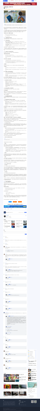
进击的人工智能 (7, 212)
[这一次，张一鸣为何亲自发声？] (29, 370)
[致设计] (20, 402)
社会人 (5, 291)
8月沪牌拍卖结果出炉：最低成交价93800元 (32, 363)
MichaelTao (6, 246)
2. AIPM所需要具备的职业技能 (31, 396)
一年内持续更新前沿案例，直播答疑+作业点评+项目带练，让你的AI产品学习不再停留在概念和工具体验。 (13, 9)
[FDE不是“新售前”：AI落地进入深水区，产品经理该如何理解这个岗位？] (29, 375)
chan (5, 298)
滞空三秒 (11, 277)
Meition (5, 239)
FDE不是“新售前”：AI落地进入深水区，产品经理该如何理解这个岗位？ (33, 375)
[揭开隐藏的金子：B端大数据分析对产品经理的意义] (13, 222)
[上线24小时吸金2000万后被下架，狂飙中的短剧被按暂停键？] (13, 227)
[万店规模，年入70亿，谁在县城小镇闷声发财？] (25, 224)
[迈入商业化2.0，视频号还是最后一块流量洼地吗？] (25, 227)
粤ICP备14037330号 (9, 409)
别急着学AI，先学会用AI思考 (7, 223)
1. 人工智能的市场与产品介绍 (31, 395)
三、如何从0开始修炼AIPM (31, 397)
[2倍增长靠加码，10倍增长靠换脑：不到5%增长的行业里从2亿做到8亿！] (29, 380)
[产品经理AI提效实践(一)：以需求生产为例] (29, 372)
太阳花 (5, 305)
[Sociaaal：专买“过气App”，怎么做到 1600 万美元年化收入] (29, 374)
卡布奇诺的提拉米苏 (6, 312)
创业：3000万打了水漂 (21, 374)
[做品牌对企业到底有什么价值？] (25, 222)
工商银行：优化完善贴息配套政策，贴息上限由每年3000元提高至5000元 (32, 361)
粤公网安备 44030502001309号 (13, 409)
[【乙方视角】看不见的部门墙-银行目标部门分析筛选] (29, 378)
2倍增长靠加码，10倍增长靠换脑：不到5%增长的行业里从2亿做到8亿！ (33, 379)
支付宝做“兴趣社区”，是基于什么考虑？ (31, 391)
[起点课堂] (20, 401)
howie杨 (7, 215)
